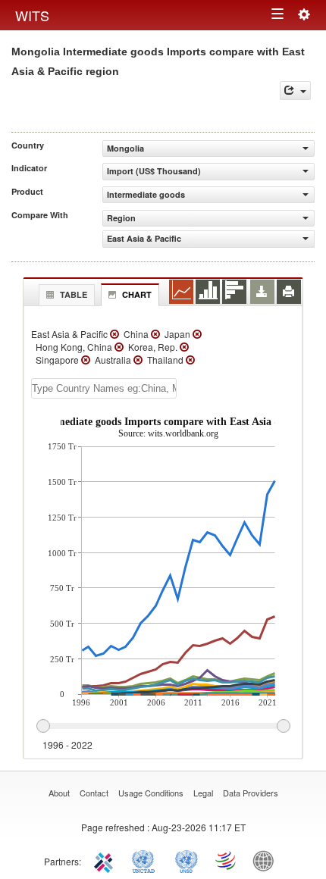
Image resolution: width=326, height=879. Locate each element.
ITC (106, 860)
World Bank (267, 860)
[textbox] (104, 388)
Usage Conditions (150, 793)
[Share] (295, 90)
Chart (137, 294)
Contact (94, 793)
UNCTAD (146, 860)
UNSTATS (186, 860)
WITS (32, 15)
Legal (203, 793)
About (59, 793)
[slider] (163, 726)
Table (73, 294)
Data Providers (250, 793)
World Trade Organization (227, 860)
